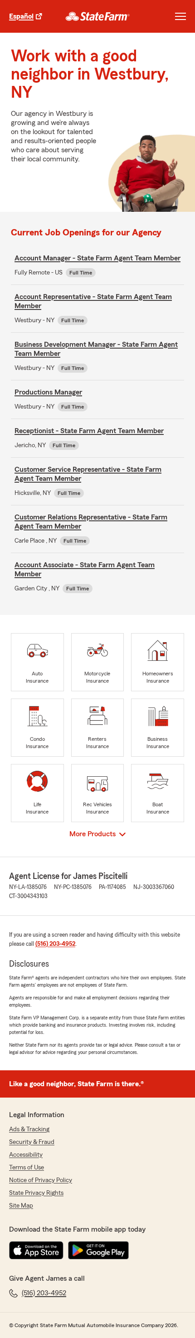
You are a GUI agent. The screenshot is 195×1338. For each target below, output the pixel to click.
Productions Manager (48, 392)
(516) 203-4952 (55, 944)
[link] (98, 16)
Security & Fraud (31, 1142)
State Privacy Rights (36, 1193)
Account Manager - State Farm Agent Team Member (97, 258)
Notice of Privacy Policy (40, 1180)
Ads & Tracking (29, 1129)
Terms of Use (26, 1167)
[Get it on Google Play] (98, 1250)
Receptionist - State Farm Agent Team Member (89, 430)
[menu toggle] (180, 16)
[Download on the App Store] (36, 1250)
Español (21, 16)
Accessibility (26, 1155)
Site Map (21, 1206)
